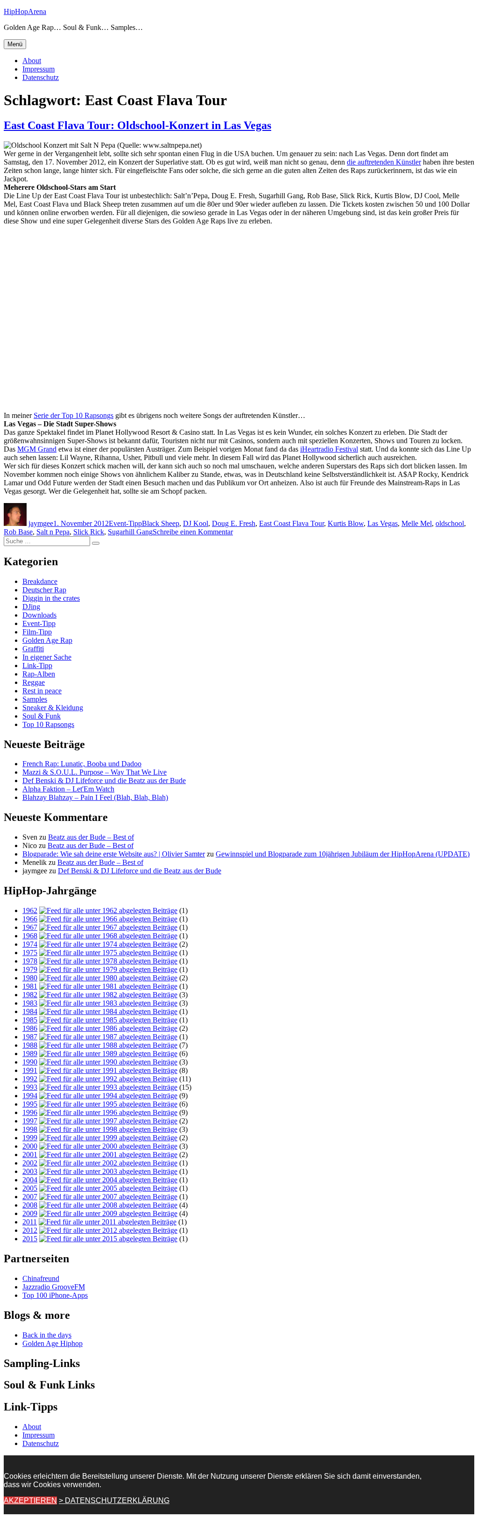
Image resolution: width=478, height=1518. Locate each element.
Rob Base (18, 532)
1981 (29, 986)
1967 (29, 927)
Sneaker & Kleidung (52, 708)
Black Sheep (160, 523)
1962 (29, 910)
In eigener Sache (46, 657)
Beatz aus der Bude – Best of (91, 837)
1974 (29, 944)
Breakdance (39, 581)
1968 (29, 936)
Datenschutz (40, 77)
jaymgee (40, 523)
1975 (29, 953)
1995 (29, 1104)
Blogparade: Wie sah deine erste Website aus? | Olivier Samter (113, 854)
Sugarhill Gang (130, 532)
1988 (29, 1045)
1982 (29, 995)
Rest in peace (42, 691)
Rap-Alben (38, 674)
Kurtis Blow (346, 523)
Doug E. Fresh (233, 523)
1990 (29, 1062)
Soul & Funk (41, 716)
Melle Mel (416, 523)
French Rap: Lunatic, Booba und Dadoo (81, 764)
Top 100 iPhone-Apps (55, 1295)
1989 (29, 1054)
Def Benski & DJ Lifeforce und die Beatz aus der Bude (104, 780)
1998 (29, 1129)
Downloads (39, 615)
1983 (29, 1003)
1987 (29, 1037)
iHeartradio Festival (329, 449)
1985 (29, 1020)
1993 (29, 1087)
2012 (29, 1230)
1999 (29, 1138)
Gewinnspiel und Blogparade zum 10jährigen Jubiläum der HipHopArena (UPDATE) (343, 854)
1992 (29, 1079)
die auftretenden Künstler (384, 162)
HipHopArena (25, 11)
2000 (29, 1146)
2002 (29, 1163)
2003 (29, 1171)
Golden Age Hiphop (52, 1343)
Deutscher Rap (44, 590)
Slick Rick (88, 532)
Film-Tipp (37, 632)
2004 (29, 1180)
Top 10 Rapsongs (48, 724)
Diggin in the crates (51, 598)
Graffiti (33, 649)
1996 (29, 1112)
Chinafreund (40, 1278)
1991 (29, 1070)
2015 (29, 1239)
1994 (29, 1096)
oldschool (450, 523)
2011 (29, 1222)
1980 (29, 978)
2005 (29, 1188)
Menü (14, 44)
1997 (29, 1121)
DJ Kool (195, 523)
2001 (29, 1154)
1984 (29, 1011)
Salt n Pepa (53, 532)
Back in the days (46, 1335)
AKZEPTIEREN (30, 1500)
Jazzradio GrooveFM (53, 1287)
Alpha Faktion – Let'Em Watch (68, 789)
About (31, 61)
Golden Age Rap (47, 640)
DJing (31, 607)
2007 (29, 1197)
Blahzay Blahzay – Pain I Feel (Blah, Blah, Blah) (95, 797)
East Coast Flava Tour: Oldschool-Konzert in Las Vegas (137, 125)
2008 (29, 1205)
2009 (29, 1213)
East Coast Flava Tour (291, 523)
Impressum (38, 69)
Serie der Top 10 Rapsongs (73, 415)
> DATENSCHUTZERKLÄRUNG (114, 1500)
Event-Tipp (125, 523)
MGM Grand (36, 449)
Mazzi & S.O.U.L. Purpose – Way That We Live (94, 772)
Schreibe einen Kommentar (193, 532)
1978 (29, 961)
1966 (29, 919)
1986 (29, 1028)
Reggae (33, 682)
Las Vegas (382, 523)
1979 (29, 969)
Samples (34, 699)
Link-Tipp (37, 665)
